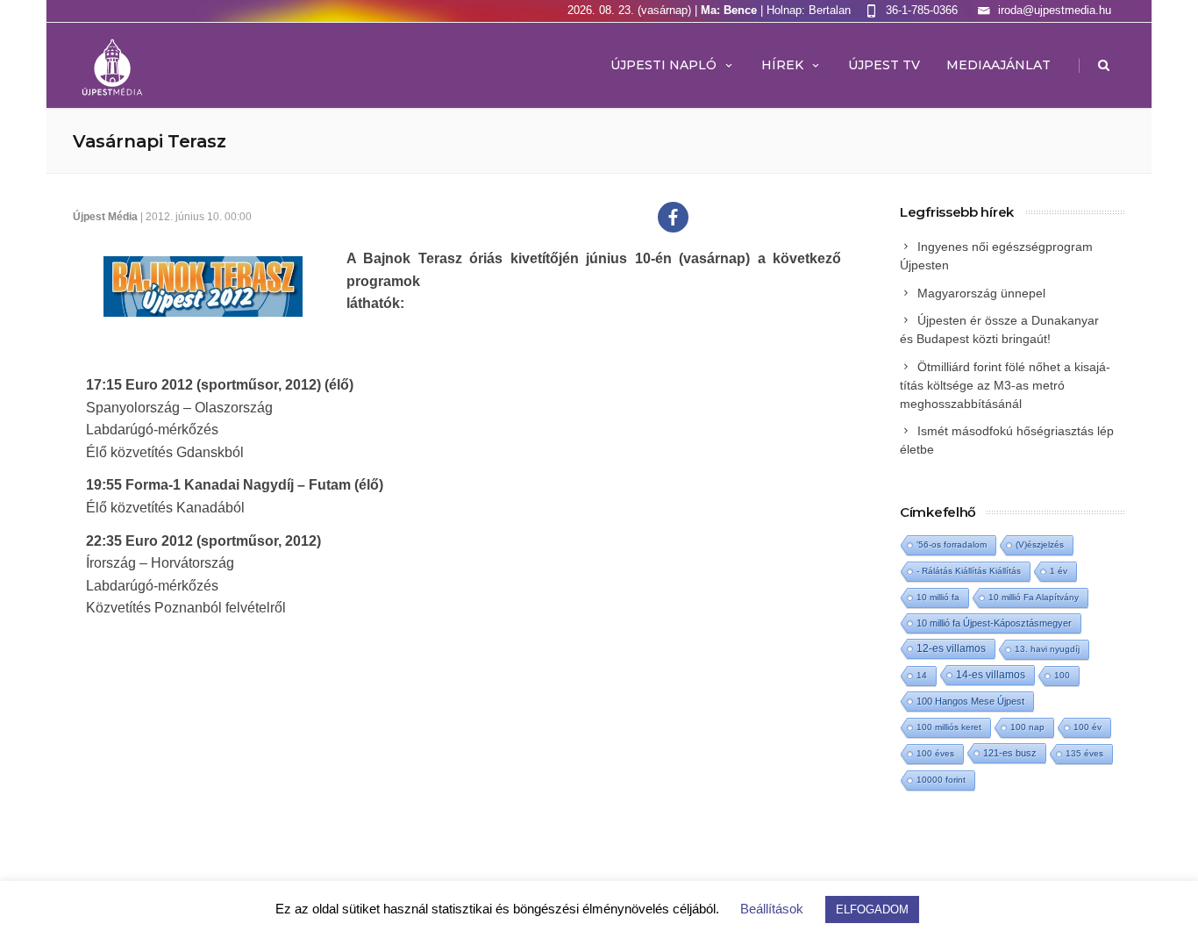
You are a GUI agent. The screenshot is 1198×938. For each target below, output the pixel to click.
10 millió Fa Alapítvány (1033, 597)
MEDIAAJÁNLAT (998, 65)
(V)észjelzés (1040, 544)
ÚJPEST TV (884, 65)
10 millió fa (937, 597)
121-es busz (1010, 753)
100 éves (935, 753)
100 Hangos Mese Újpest (970, 701)
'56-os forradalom (951, 544)
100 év (1087, 727)
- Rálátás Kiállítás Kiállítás (968, 571)
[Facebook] (673, 217)
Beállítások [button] (771, 908)
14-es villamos (990, 675)
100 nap (1027, 727)
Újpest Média (105, 217)
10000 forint (941, 779)
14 (921, 675)
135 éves (1084, 753)
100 (1062, 675)
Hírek (782, 65)
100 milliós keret (948, 727)
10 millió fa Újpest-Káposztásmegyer (994, 623)
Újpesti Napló (663, 65)
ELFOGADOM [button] (872, 909)
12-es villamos (951, 648)
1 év (1058, 571)
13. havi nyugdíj (1047, 649)
